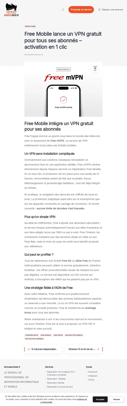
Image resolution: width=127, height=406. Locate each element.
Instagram (92, 376)
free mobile (46, 335)
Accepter (100, 399)
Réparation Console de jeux (60, 386)
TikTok (91, 380)
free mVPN (58, 335)
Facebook (92, 372)
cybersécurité (31, 335)
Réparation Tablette (56, 379)
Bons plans (30, 26)
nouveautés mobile (74, 335)
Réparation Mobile (55, 383)
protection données (34, 339)
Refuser (116, 399)
